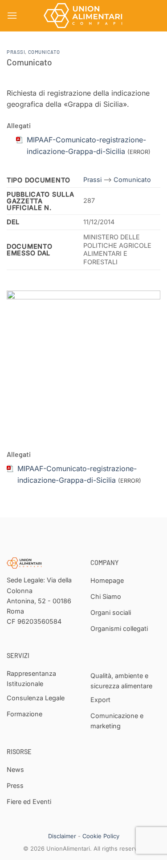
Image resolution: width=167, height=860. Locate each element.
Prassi (16, 52)
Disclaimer (62, 836)
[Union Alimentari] (83, 15)
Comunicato (44, 52)
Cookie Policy (100, 836)
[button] (12, 15)
